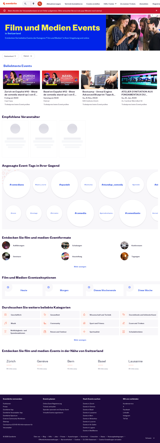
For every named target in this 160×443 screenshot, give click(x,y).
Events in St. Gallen (89, 424)
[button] (110, 3)
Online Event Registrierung (52, 403)
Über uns (37, 436)
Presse (62, 436)
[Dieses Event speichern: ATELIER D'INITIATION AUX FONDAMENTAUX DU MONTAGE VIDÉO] (147, 85)
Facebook (126, 409)
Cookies (77, 439)
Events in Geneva (89, 406)
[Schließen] (156, 10)
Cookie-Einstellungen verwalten (110, 439)
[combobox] (36, 4)
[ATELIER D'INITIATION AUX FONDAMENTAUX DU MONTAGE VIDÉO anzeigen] (138, 80)
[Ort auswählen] (33, 3)
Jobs (56, 436)
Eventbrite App (8, 409)
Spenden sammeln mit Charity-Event (56, 409)
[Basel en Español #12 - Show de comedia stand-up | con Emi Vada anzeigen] (60, 80)
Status (103, 436)
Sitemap (6, 421)
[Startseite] (10, 3)
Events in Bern (88, 415)
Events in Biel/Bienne (90, 430)
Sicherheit (84, 436)
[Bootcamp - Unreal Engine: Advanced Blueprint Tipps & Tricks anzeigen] (99, 80)
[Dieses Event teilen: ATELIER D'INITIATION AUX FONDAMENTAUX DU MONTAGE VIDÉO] (153, 85)
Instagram (126, 415)
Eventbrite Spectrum (10, 415)
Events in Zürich (88, 403)
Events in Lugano (89, 427)
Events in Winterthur (90, 418)
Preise (5, 406)
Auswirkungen (73, 436)
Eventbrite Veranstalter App (12, 412)
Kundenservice (128, 403)
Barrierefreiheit (66, 439)
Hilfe (50, 436)
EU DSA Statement (89, 439)
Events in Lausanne (89, 412)
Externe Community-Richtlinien (14, 418)
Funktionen (7, 403)
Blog (44, 436)
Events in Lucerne (89, 421)
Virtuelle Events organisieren (53, 412)
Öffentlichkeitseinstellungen (48, 439)
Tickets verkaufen (49, 406)
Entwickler (94, 436)
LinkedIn (126, 412)
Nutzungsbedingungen (116, 436)
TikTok (125, 418)
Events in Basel (88, 409)
